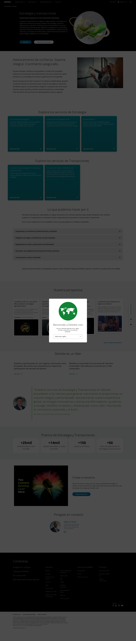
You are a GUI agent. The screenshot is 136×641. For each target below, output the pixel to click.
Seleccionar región (60, 336)
